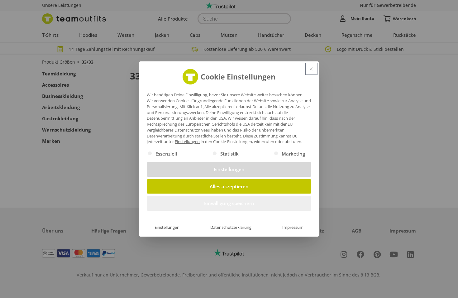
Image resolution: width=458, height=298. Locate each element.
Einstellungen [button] (187, 141)
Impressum (292, 227)
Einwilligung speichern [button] (229, 203)
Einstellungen (167, 227)
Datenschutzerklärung (230, 227)
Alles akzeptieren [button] (229, 186)
